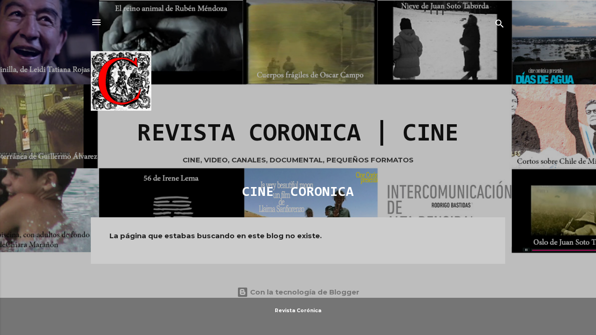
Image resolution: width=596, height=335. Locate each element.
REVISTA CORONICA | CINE (298, 134)
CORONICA (322, 193)
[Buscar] (499, 25)
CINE (258, 193)
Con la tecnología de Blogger (303, 292)
